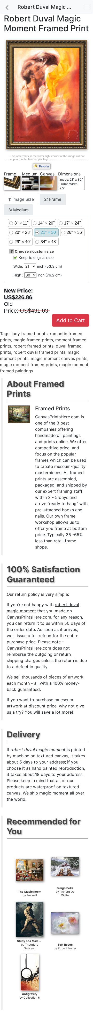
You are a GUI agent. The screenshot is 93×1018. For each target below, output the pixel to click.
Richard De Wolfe (67, 893)
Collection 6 (32, 997)
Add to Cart (70, 320)
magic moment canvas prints (59, 358)
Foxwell (32, 895)
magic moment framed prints (28, 364)
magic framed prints (33, 339)
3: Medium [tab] (18, 209)
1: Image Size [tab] (21, 199)
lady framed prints (30, 333)
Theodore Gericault (31, 946)
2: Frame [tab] (52, 199)
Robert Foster (67, 948)
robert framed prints (33, 346)
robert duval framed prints (39, 352)
